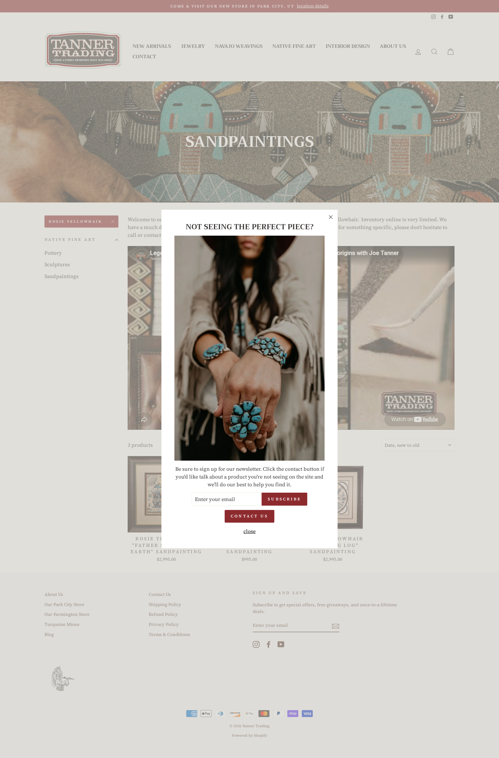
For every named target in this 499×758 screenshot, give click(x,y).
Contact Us (249, 516)
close (249, 531)
